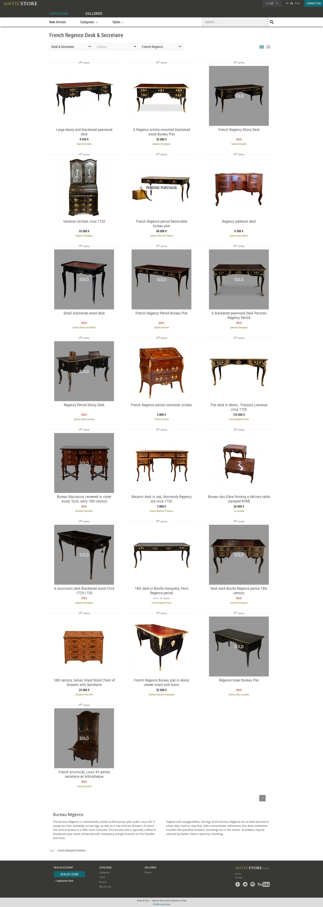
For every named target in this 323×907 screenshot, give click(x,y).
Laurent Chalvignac (239, 602)
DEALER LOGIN (69, 874)
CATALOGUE (58, 13)
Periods (103, 882)
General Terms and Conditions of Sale (169, 900)
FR (287, 3)
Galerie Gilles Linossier (84, 419)
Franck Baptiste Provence (161, 510)
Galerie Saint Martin (239, 235)
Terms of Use (143, 900)
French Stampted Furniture (71, 850)
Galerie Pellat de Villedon (161, 235)
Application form (64, 880)
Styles (102, 877)
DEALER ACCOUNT (63, 867)
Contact (239, 877)
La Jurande (239, 510)
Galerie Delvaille (84, 143)
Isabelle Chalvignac (161, 143)
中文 (297, 3)
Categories (104, 872)
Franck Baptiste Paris (239, 419)
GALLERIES (93, 13)
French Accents (161, 419)
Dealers (148, 872)
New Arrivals (57, 22)
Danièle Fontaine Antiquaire (161, 694)
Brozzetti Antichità (84, 510)
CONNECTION (314, 3)
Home (238, 873)
